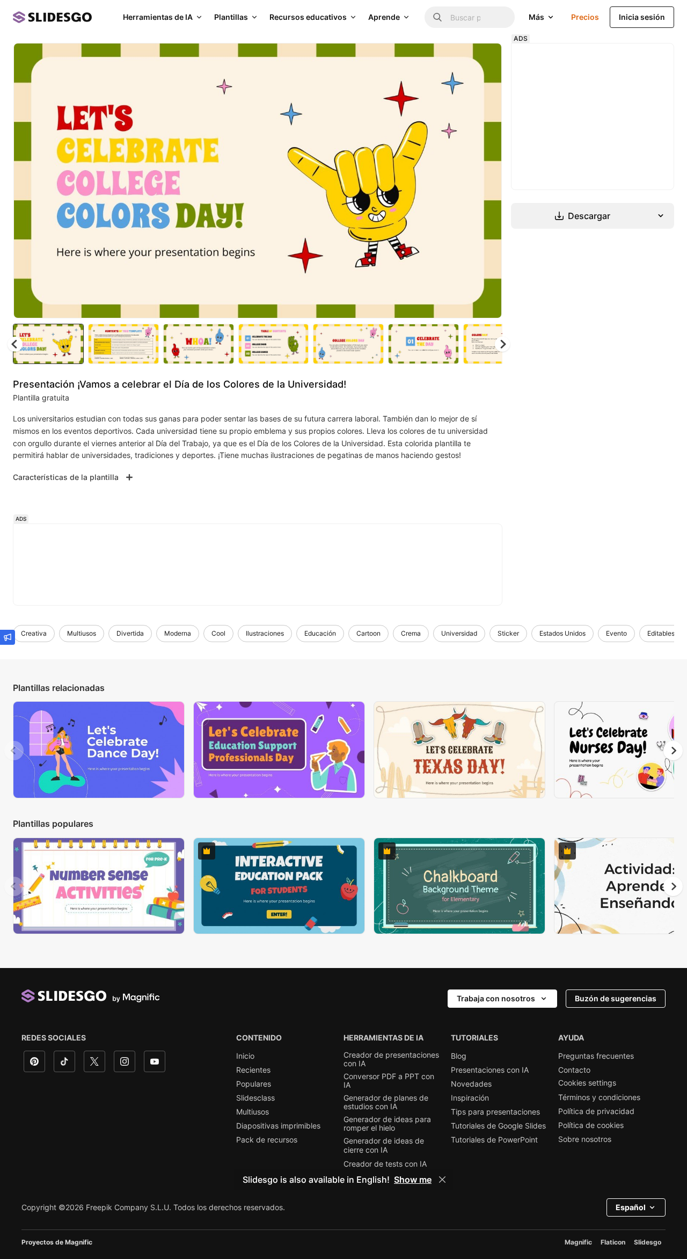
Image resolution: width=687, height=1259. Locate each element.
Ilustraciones (265, 633)
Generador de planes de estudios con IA (386, 1102)
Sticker (508, 633)
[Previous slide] (14, 750)
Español (631, 1207)
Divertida (130, 633)
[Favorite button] (455, 60)
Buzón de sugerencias (615, 998)
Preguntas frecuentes (596, 1056)
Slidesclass (255, 1098)
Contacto (574, 1070)
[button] (502, 344)
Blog (458, 1056)
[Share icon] (483, 60)
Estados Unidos (562, 633)
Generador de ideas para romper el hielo (387, 1123)
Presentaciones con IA (490, 1070)
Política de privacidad (596, 1111)
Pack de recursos (266, 1140)
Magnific (578, 1242)
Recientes (253, 1070)
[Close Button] (442, 1179)
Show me (413, 1179)
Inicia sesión (642, 16)
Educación (320, 633)
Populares (253, 1084)
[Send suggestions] (7, 637)
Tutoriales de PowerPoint (494, 1140)
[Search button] (437, 17)
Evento (616, 633)
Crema (411, 633)
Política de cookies (591, 1125)
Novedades (471, 1084)
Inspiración (470, 1098)
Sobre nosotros (584, 1139)
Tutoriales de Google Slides (498, 1126)
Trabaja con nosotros (496, 998)
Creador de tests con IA (385, 1164)
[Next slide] (485, 181)
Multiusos (81, 633)
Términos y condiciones (599, 1097)
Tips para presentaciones (495, 1112)
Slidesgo (647, 1242)
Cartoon (368, 633)
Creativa (34, 633)
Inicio (245, 1056)
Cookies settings (587, 1083)
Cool (218, 633)
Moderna (177, 633)
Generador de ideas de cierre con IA (384, 1145)
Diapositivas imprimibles (278, 1126)
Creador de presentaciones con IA (391, 1059)
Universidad (459, 633)
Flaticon (613, 1242)
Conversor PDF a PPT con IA (389, 1080)
